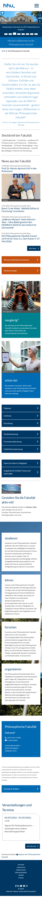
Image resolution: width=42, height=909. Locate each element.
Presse (21, 878)
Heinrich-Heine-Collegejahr (15, 463)
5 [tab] (23, 34)
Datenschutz (21, 870)
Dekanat (7, 408)
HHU (3, 51)
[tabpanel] (21, 21)
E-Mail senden (12, 740)
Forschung (8, 423)
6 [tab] (27, 34)
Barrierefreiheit (21, 872)
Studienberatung (11, 434)
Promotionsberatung (12, 441)
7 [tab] (31, 34)
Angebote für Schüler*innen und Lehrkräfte (17, 472)
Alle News (33, 248)
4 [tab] (18, 34)
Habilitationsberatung (13, 449)
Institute (7, 416)
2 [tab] (10, 34)
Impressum (21, 867)
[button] (40, 15)
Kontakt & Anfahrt (11, 789)
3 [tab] (14, 34)
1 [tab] (6, 34)
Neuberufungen (10, 270)
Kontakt (21, 865)
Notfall (21, 875)
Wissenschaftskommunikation (16, 260)
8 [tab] (36, 34)
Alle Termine (31, 846)
